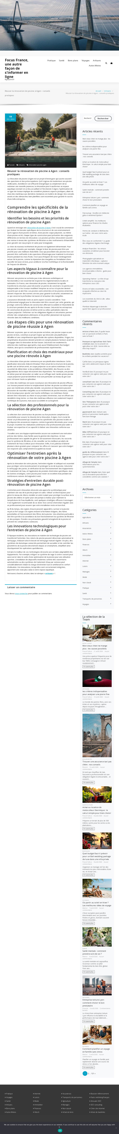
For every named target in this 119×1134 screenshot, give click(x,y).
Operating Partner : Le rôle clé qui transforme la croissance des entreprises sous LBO (96, 281)
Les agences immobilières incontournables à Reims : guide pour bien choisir (97, 271)
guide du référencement (93, 452)
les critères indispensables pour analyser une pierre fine (95, 147)
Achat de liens (68, 1112)
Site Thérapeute (89, 402)
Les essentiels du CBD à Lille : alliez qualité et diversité (96, 300)
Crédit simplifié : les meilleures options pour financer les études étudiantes (95, 223)
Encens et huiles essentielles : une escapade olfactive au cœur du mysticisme (96, 291)
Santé (61, 60)
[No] (116, 1128)
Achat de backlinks (98, 1112)
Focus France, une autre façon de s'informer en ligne (16, 68)
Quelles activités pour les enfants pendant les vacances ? (97, 355)
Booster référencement (100, 1094)
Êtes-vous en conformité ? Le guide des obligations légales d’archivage (96, 242)
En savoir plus (89, 667)
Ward (85, 422)
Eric (84, 442)
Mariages (86, 572)
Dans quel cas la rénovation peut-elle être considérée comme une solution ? (96, 474)
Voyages (85, 60)
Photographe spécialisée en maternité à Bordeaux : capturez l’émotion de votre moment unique (96, 261)
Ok (60, 1130)
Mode (85, 577)
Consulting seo (89, 392)
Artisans (97, 60)
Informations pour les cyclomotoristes (91, 465)
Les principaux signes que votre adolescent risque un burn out (96, 364)
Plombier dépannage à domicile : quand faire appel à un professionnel (97, 307)
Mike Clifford (88, 432)
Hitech (85, 550)
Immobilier (87, 555)
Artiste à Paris (88, 331)
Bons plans (73, 60)
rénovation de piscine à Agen (39, 227)
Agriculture (87, 517)
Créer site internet (98, 1108)
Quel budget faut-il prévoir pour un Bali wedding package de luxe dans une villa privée (96, 174)
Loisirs (85, 566)
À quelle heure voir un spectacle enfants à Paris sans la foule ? (96, 333)
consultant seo (89, 382)
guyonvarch (87, 412)
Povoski (11, 165)
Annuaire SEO (96, 1101)
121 (92, 1073)
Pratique (51, 60)
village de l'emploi (90, 462)
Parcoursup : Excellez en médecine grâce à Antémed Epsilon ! (96, 214)
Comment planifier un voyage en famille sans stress (95, 206)
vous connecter (21, 593)
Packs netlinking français (100, 1097)
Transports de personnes (92, 599)
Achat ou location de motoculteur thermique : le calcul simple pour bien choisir (97, 164)
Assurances (87, 528)
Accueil (98, 91)
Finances (86, 544)
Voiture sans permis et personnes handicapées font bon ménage (96, 414)
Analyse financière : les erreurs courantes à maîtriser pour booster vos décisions (96, 250)
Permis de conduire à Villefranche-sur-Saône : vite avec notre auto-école (96, 233)
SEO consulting (96, 1105)
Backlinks (86, 354)
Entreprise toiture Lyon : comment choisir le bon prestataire (96, 198)
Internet (86, 561)
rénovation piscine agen (37, 165)
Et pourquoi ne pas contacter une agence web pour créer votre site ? (97, 374)
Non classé (87, 582)
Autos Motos (95, 65)
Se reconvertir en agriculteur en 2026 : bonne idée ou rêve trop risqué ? (96, 346)
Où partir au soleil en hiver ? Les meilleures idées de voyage (95, 183)
